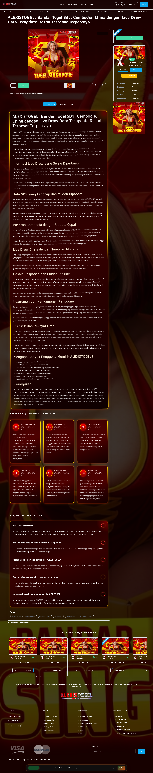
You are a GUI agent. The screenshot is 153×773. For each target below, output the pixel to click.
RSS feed (83, 727)
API (81, 730)
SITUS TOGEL (85, 662)
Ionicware (118, 717)
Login (113, 768)
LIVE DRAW (119, 12)
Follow (123, 69)
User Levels (84, 720)
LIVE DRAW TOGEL (86, 616)
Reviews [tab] (62, 104)
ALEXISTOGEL (9, 12)
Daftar (121, 768)
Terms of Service (50, 717)
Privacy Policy (49, 720)
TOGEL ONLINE (27, 12)
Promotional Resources (88, 723)
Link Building (25, 622)
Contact (136, 70)
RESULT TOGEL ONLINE (139, 12)
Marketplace (13, 622)
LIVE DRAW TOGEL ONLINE (126, 733)
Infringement (49, 723)
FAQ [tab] (71, 104)
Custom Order (129, 75)
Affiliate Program (86, 717)
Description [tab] (50, 104)
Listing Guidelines (50, 727)
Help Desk (17, 716)
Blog (81, 734)
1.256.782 (23, 85)
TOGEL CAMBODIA (82, 12)
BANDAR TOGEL (46, 12)
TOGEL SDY (64, 12)
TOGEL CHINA (102, 12)
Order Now (26, 670)
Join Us (95, 747)
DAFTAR (129, 38)
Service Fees (49, 730)
